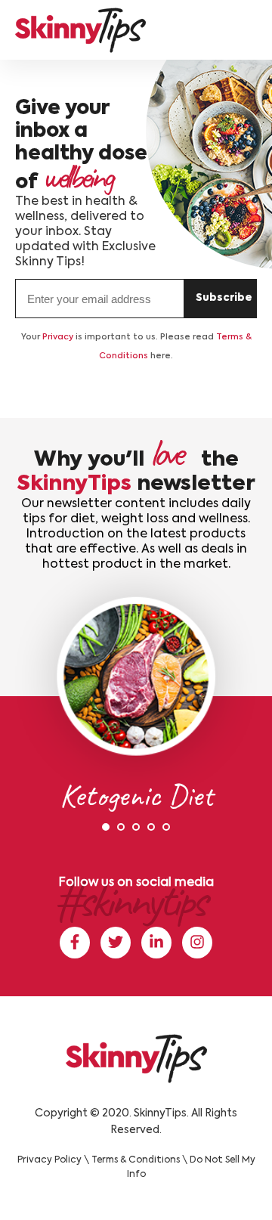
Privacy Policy (49, 1160)
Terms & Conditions (135, 1160)
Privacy (57, 337)
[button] (106, 827)
